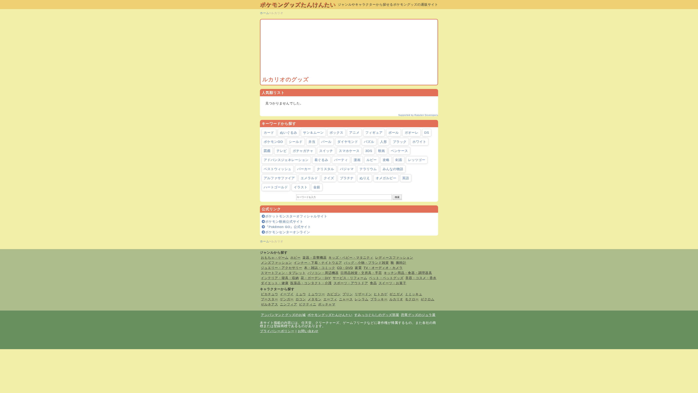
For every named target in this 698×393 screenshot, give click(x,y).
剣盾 (398, 160)
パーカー (304, 169)
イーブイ (287, 294)
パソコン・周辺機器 (323, 273)
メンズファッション (276, 263)
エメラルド (309, 178)
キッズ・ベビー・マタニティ (350, 257)
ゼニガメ (396, 294)
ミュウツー (316, 294)
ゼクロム (427, 299)
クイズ (329, 178)
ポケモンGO (273, 142)
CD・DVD (345, 268)
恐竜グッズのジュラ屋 (418, 315)
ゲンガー (287, 299)
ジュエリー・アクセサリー (281, 268)
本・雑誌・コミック (319, 268)
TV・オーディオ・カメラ (383, 268)
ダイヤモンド (347, 142)
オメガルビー (386, 178)
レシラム (361, 299)
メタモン (315, 299)
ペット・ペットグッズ (386, 278)
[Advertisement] (349, 48)
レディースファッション (394, 257)
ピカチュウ (269, 294)
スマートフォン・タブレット (283, 273)
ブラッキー (379, 299)
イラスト (301, 187)
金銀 (316, 187)
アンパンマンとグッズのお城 (283, 315)
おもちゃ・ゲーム (274, 257)
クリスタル (325, 169)
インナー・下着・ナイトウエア (318, 263)
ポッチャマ (326, 304)
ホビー (295, 257)
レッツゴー (416, 160)
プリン (347, 294)
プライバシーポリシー (277, 331)
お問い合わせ (308, 331)
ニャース (346, 299)
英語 (405, 178)
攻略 (386, 160)
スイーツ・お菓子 (392, 283)
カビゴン (334, 294)
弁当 (311, 142)
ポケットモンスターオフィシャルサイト (296, 216)
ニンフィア (288, 304)
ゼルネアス (269, 304)
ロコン (301, 299)
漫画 (357, 160)
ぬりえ (365, 178)
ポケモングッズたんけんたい (298, 4)
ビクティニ (307, 304)
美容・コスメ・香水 (420, 278)
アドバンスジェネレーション (286, 160)
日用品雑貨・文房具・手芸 (361, 273)
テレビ (281, 151)
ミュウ (301, 294)
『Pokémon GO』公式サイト (288, 227)
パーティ (341, 160)
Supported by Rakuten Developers (418, 115)
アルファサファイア (279, 178)
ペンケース (399, 151)
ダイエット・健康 (274, 283)
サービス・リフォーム (350, 278)
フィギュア (374, 132)
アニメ (354, 132)
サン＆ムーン (313, 132)
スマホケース (349, 151)
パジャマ (347, 169)
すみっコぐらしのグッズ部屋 (376, 315)
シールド (296, 142)
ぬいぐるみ (288, 132)
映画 (381, 151)
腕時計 (401, 263)
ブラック (400, 142)
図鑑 (267, 151)
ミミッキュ (413, 294)
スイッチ (326, 151)
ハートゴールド (276, 187)
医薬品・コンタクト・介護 (311, 283)
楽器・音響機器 (314, 257)
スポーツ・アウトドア (351, 283)
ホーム (264, 13)
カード (269, 132)
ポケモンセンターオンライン (287, 232)
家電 (358, 268)
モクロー (412, 299)
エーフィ (330, 299)
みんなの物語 (393, 169)
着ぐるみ (321, 160)
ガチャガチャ (303, 151)
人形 (383, 142)
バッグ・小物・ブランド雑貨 (366, 263)
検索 (397, 197)
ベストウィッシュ (277, 169)
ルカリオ (396, 299)
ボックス (336, 132)
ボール (393, 132)
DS (426, 132)
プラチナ (347, 178)
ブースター (269, 299)
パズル (369, 142)
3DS (368, 151)
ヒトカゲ (381, 294)
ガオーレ (411, 132)
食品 (373, 283)
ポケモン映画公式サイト (284, 221)
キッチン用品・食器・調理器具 (408, 273)
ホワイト (419, 142)
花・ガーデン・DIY (316, 278)
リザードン (363, 294)
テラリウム (368, 169)
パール (326, 142)
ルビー (371, 160)
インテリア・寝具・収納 (280, 278)
